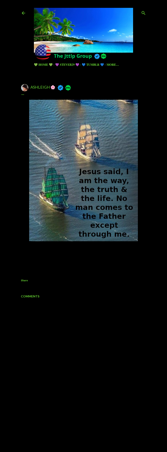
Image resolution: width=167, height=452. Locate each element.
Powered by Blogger (87, 424)
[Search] (143, 12)
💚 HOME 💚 (43, 64)
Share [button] (24, 280)
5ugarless (94, 432)
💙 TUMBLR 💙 (93, 64)
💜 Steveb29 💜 (67, 64)
